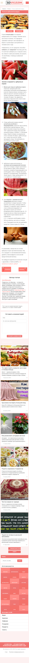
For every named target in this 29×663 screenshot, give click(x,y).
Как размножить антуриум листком (13, 435)
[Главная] (14, 2)
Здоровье (9, 31)
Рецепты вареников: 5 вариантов (12, 469)
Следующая (21, 269)
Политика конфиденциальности (16, 652)
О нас (6, 652)
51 (26, 544)
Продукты (5, 627)
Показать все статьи (15, 548)
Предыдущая (7, 269)
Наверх (14, 551)
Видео (4, 615)
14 (26, 510)
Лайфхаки (5, 621)
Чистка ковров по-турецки (10, 502)
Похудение (19, 31)
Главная (4, 8)
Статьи (9, 8)
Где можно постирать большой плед (14, 403)
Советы (4, 629)
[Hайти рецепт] (27, 3)
